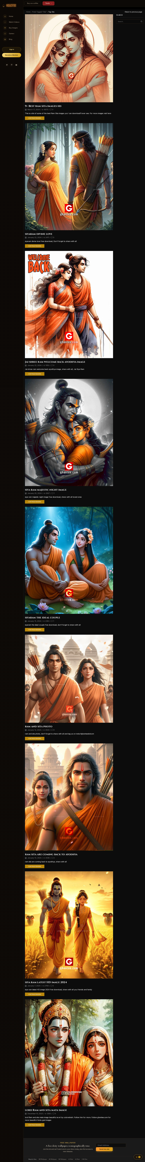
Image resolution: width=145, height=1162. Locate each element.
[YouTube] (16, 65)
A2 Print (77, 1159)
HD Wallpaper (43, 1159)
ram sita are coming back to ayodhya (51, 854)
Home (28, 12)
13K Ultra (84, 1159)
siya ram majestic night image (46, 490)
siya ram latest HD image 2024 (46, 982)
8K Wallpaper (62, 1159)
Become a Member (11, 55)
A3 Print (70, 1159)
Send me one (104, 1149)
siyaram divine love (38, 234)
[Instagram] (11, 65)
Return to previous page (133, 12)
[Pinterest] (7, 65)
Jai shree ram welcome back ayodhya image (55, 362)
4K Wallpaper (53, 1159)
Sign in (11, 49)
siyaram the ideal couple (42, 617)
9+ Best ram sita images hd (43, 106)
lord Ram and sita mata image (46, 1110)
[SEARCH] (141, 21)
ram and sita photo (38, 726)
